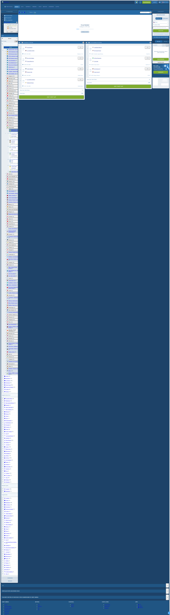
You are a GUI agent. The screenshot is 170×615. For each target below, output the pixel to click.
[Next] (22, 42)
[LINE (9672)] (19, 12)
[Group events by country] (17, 41)
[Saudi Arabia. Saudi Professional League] (24, 12)
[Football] (22, 12)
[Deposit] (140, 2)
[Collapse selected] (15, 41)
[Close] (168, 77)
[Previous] (16, 22)
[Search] (151, 12)
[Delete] (83, 42)
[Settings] (160, 2)
